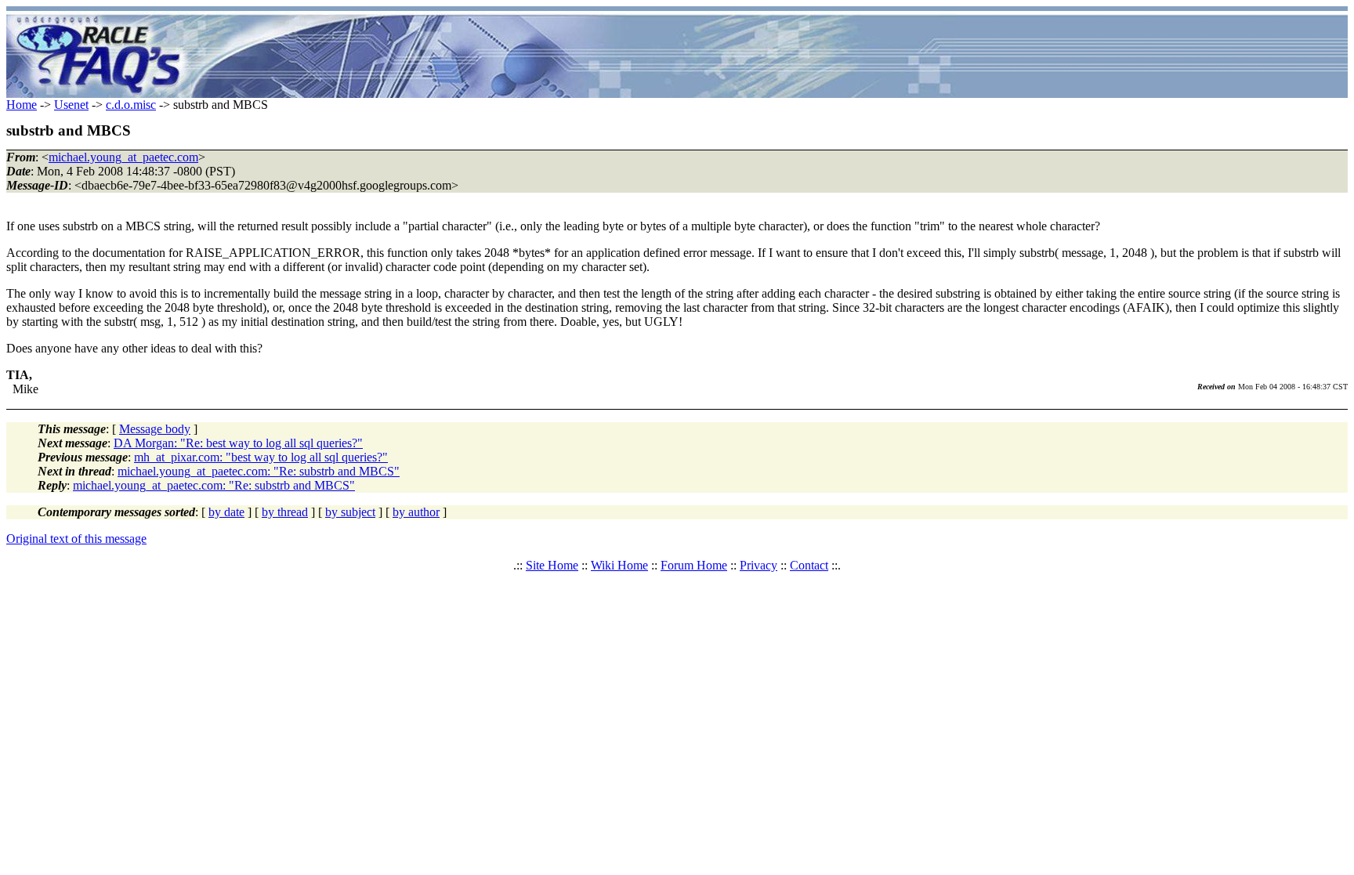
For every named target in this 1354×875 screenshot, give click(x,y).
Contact (809, 565)
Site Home (552, 565)
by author (416, 512)
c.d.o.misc (131, 104)
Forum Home (694, 565)
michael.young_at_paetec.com (123, 157)
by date (226, 512)
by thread (285, 512)
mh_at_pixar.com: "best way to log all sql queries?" (261, 457)
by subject (350, 512)
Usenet (71, 104)
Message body (154, 429)
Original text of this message (76, 538)
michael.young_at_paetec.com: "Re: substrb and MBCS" (259, 471)
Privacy (758, 565)
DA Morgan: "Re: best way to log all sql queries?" (238, 443)
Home (21, 104)
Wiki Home (619, 565)
